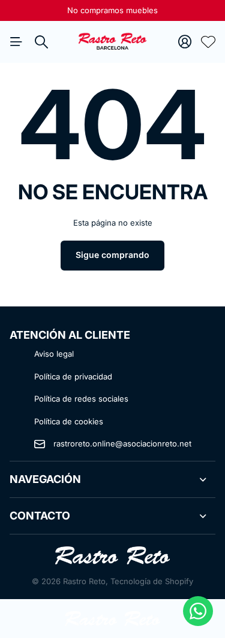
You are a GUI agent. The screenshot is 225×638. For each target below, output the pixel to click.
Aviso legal (54, 354)
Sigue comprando (112, 255)
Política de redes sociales (81, 398)
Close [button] (112, 479)
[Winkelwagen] (208, 42)
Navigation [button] (16, 42)
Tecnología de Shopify (151, 581)
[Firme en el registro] (184, 42)
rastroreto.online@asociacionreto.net (122, 443)
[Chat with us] (198, 611)
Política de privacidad (73, 376)
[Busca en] (41, 42)
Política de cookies (68, 421)
